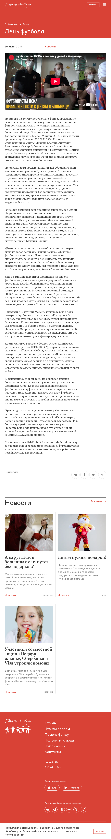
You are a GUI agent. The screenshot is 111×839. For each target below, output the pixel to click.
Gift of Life (52, 767)
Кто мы (51, 723)
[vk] (75, 475)
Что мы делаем (57, 729)
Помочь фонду (57, 735)
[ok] (84, 475)
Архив (26, 24)
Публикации (11, 24)
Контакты (53, 752)
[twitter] (93, 475)
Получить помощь (60, 740)
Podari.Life (51, 762)
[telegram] (102, 475)
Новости (10, 595)
